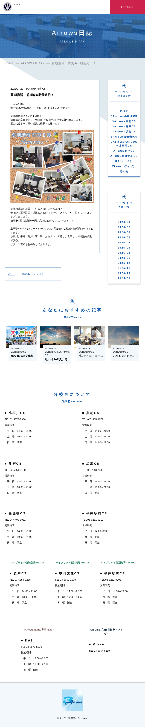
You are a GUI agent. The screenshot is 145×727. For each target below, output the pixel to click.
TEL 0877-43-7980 (92, 470)
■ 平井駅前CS (94, 513)
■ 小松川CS (15, 413)
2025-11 (124, 268)
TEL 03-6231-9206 (110, 579)
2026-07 (124, 227)
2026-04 (124, 242)
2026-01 (124, 257)
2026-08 (124, 222)
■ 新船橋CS (15, 513)
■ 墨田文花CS (67, 573)
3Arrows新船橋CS (124, 136)
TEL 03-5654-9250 (20, 579)
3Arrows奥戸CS (124, 126)
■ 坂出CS (91, 463)
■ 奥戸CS (13, 463)
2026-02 (124, 252)
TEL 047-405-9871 (92, 419)
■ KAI (26, 640)
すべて (124, 111)
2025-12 (124, 262)
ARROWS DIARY (33, 63)
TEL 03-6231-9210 (92, 519)
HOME (9, 63)
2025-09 (124, 278)
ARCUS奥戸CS (124, 150)
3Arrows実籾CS (124, 121)
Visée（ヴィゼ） (124, 166)
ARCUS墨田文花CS (124, 156)
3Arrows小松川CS (124, 116)
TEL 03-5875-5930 (15, 419)
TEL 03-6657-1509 (65, 579)
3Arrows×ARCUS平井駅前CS (124, 143)
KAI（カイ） (124, 161)
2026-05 (124, 237)
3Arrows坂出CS (124, 131)
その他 (124, 171)
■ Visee (96, 644)
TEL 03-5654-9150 (15, 470)
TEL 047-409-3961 (15, 519)
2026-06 (124, 232)
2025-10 (124, 273)
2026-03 (124, 247)
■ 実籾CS (91, 413)
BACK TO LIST (33, 274)
